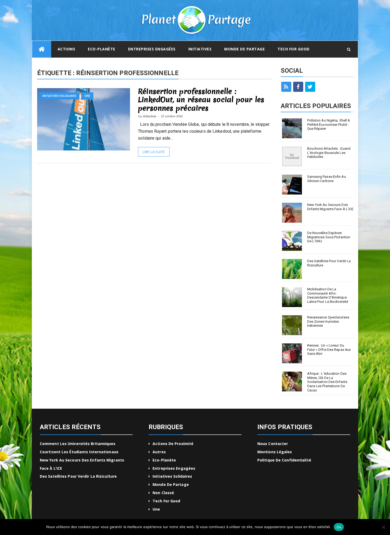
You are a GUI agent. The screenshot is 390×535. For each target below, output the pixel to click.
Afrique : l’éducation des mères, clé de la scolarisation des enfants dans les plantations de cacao (327, 382)
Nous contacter (272, 443)
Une (87, 96)
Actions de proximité (173, 443)
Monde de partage (244, 48)
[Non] (383, 527)
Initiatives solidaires (59, 96)
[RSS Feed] (286, 87)
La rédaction (147, 116)
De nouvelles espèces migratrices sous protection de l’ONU (328, 237)
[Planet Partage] (41, 49)
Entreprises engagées (152, 48)
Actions (66, 48)
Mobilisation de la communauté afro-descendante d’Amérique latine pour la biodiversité (327, 295)
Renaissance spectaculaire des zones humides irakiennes (328, 321)
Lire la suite (154, 151)
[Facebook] (298, 87)
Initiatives (200, 48)
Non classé (163, 492)
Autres (159, 451)
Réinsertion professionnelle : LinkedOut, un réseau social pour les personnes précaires (201, 99)
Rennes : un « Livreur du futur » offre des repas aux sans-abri (329, 349)
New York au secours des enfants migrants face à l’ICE (330, 207)
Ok (338, 527)
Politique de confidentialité (284, 460)
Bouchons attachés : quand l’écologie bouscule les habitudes (329, 152)
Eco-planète (101, 48)
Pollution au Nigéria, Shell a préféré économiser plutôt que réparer (328, 124)
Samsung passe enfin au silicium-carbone (326, 179)
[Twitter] (310, 87)
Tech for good (294, 48)
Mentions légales (274, 451)
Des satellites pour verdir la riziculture (329, 263)
